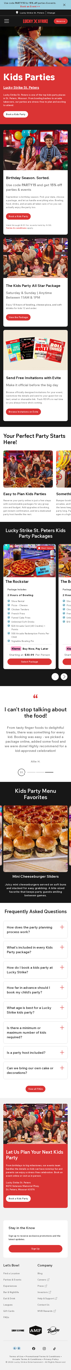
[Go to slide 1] (31, 772)
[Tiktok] (54, 1348)
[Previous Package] (55, 676)
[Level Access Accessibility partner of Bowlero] (16, 1348)
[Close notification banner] (65, 5)
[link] (61, 21)
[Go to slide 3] (49, 772)
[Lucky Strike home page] (35, 21)
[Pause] (65, 60)
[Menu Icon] (6, 21)
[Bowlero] (53, 1330)
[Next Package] (64, 676)
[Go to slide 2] (40, 772)
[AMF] (35, 1330)
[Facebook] (34, 1348)
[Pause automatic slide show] (21, 772)
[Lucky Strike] (18, 1330)
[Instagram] (44, 1348)
